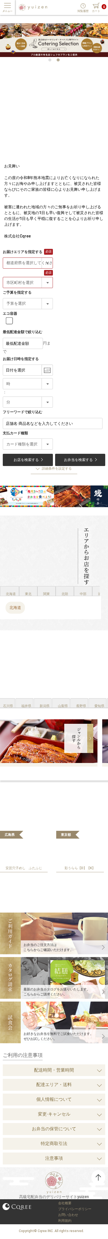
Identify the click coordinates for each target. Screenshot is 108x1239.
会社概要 (64, 1203)
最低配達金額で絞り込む (22, 332)
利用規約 (64, 1221)
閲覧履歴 (83, 11)
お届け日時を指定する (21, 359)
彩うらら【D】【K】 (80, 868)
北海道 (15, 607)
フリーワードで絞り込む (22, 412)
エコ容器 (10, 313)
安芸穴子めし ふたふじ (24, 868)
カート (96, 11)
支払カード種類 (15, 433)
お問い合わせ (68, 1215)
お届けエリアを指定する (22, 252)
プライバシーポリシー (74, 1209)
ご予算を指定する (17, 292)
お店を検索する (26, 460)
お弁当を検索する (78, 460)
